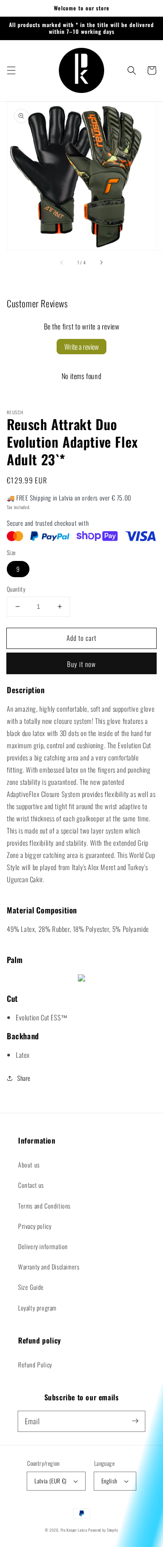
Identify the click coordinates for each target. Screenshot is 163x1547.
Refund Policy (35, 1364)
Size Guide (31, 1287)
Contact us (31, 1185)
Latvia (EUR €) (50, 1480)
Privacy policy (34, 1226)
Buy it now (81, 664)
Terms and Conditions (44, 1205)
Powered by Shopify (103, 1530)
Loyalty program (37, 1307)
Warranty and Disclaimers (48, 1266)
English (109, 1480)
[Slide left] (62, 263)
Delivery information (43, 1246)
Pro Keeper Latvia (74, 1530)
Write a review (81, 346)
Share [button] (24, 1078)
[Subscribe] (135, 1421)
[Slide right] (101, 263)
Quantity (16, 589)
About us (29, 1164)
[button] (11, 70)
